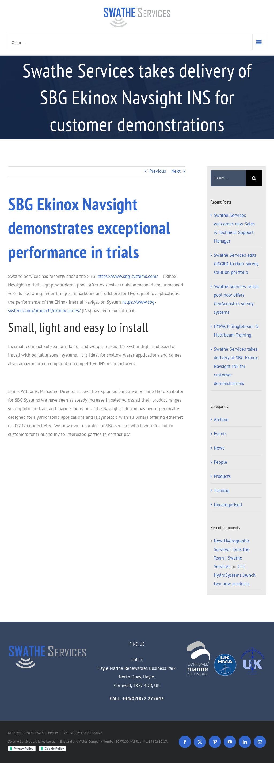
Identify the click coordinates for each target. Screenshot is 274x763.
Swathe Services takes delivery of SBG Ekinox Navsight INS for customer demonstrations (236, 366)
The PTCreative (91, 733)
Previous (157, 171)
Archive (221, 419)
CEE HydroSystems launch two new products (235, 575)
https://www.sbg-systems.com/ (128, 276)
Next (176, 171)
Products (222, 476)
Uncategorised (228, 505)
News (219, 448)
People (220, 462)
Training (221, 490)
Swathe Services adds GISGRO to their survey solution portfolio (236, 263)
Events (220, 434)
